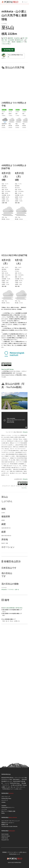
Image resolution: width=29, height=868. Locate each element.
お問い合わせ (22, 852)
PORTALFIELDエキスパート (7, 807)
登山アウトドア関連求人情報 (8, 811)
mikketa (3, 802)
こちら (24, 487)
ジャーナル (4, 809)
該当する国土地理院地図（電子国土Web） (13, 607)
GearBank (3, 805)
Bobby (3, 813)
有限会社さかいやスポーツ (7, 822)
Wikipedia (25, 432)
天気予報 (5, 38)
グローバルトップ (20, 787)
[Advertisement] (14, 84)
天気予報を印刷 (9, 50)
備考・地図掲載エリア (18, 41)
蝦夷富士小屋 (4, 824)
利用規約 (4, 852)
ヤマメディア (4, 800)
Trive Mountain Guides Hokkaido (9, 826)
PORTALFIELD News (6, 798)
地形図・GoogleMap (15, 38)
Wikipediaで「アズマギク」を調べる (10, 589)
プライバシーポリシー (13, 852)
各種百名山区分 (19, 40)
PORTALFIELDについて (8, 789)
